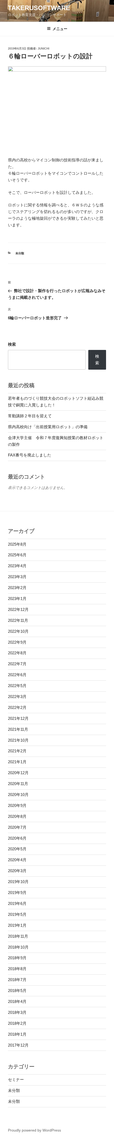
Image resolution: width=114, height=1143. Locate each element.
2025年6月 (17, 555)
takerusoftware (39, 7)
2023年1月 (17, 598)
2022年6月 (17, 674)
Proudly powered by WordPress (34, 1130)
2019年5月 (17, 914)
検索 (12, 344)
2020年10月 (18, 794)
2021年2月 (17, 751)
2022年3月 (17, 696)
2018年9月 (17, 958)
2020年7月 (17, 827)
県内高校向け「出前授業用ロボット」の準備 (47, 426)
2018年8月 (17, 968)
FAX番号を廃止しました (29, 455)
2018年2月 (17, 1023)
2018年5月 (17, 990)
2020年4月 (17, 860)
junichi (43, 48)
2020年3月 (17, 870)
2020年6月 (17, 838)
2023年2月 (17, 587)
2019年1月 (17, 925)
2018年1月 (17, 1034)
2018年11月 (18, 936)
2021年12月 (18, 718)
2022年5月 (17, 685)
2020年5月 (17, 849)
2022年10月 (18, 631)
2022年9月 (17, 642)
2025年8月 (17, 544)
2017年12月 (18, 1045)
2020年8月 (17, 816)
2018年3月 (17, 1012)
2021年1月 (17, 762)
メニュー (59, 29)
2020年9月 (17, 805)
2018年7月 (17, 979)
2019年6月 (17, 903)
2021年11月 (18, 729)
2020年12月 (18, 772)
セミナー (16, 1079)
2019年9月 (17, 892)
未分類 (19, 253)
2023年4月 (17, 566)
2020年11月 (18, 783)
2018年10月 (18, 947)
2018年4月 (17, 1001)
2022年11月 (18, 620)
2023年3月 (17, 576)
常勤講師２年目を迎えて (30, 416)
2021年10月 (18, 740)
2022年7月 (17, 664)
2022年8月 (17, 653)
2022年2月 (17, 707)
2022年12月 (18, 609)
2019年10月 (18, 881)
